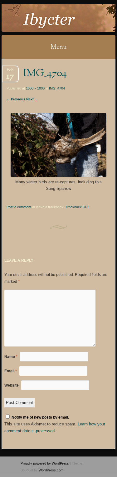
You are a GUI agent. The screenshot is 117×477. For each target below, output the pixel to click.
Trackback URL (77, 207)
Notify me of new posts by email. (40, 417)
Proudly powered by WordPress (45, 463)
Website (11, 385)
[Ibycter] (48, 18)
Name (10, 357)
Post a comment (19, 207)
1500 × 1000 (35, 88)
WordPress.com (51, 470)
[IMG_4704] (58, 175)
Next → (32, 99)
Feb (10, 71)
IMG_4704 (57, 88)
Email (10, 371)
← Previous (16, 99)
